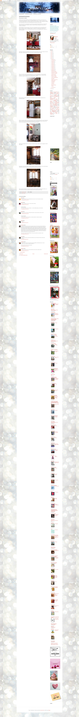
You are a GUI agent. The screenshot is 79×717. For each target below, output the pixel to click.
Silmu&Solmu (52, 519)
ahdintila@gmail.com (52, 33)
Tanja (21, 220)
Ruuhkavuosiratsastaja (54, 395)
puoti (54, 107)
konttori (55, 99)
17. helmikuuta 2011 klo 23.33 (25, 213)
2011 (51, 58)
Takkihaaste (56, 410)
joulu (50, 96)
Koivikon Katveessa (53, 334)
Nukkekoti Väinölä (53, 303)
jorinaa (55, 95)
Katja (21, 211)
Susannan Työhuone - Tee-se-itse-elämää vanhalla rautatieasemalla (55, 319)
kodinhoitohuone (52, 99)
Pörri (21, 236)
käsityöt (55, 100)
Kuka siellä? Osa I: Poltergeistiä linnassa (57, 515)
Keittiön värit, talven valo (54, 79)
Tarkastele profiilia (52, 42)
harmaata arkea (53, 362)
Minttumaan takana (53, 449)
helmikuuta (52, 70)
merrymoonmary (42, 710)
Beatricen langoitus (53, 75)
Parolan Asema (53, 356)
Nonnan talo (52, 322)
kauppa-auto (57, 96)
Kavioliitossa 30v (53, 340)
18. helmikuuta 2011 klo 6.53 (24, 222)
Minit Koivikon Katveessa (54, 415)
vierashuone (51, 113)
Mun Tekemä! (52, 479)
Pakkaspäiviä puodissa (54, 72)
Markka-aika (52, 541)
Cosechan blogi (53, 503)
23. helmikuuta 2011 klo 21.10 (25, 250)
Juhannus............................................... (57, 426)
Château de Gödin (53, 513)
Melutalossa (52, 497)
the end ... (56, 581)
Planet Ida (52, 635)
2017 (51, 52)
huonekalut (51, 95)
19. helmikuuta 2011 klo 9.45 (24, 239)
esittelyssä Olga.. (57, 611)
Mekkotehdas (52, 409)
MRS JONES (52, 461)
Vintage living (52, 473)
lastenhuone (51, 102)
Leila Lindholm (53, 421)
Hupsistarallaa (53, 328)
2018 (51, 51)
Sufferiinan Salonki (53, 467)
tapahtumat (54, 110)
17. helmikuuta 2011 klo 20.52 (25, 204)
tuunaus (51, 112)
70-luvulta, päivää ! (53, 343)
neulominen (51, 105)
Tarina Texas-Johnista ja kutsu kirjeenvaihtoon (57, 314)
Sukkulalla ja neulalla (53, 377)
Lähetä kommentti (22, 252)
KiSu (55, 563)
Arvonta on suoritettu (54, 76)
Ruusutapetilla (53, 568)
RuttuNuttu (52, 629)
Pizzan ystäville (56, 569)
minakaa (22, 248)
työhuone (56, 112)
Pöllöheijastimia (53, 80)
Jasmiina (22, 241)
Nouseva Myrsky (53, 547)
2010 (51, 88)
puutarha (58, 107)
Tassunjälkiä (52, 455)
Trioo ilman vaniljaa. (53, 624)
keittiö (55, 97)
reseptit (57, 108)
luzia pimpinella (53, 641)
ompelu (51, 106)
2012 (51, 57)
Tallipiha (51, 92)
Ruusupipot (52, 78)
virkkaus (56, 113)
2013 (51, 56)
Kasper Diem (52, 309)
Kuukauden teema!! (53, 511)
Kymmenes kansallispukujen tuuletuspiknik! (56, 379)
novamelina (52, 389)
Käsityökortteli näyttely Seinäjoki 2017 (57, 445)
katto (53, 96)
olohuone (56, 105)
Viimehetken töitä (57, 550)
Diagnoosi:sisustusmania (54, 643)
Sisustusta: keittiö (53, 74)
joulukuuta (52, 59)
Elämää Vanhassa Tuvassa (54, 644)
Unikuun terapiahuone (54, 485)
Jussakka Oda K (53, 312)
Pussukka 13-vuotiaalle (54, 73)
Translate (56, 174)
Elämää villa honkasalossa (54, 368)
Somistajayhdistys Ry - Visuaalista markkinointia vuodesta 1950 (54, 510)
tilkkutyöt (54, 111)
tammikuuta (52, 87)
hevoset (55, 94)
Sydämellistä (56, 587)
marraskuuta (53, 60)
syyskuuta (52, 62)
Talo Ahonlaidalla (53, 383)
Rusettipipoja (53, 81)
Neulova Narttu (53, 374)
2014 (51, 55)
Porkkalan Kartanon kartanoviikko (56, 336)
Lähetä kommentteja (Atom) (24, 255)
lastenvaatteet (57, 102)
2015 (51, 54)
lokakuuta (52, 61)
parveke (52, 107)
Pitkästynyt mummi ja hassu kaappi (56, 370)
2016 (51, 53)
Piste (51, 375)
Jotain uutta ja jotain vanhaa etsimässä (56, 600)
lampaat (56, 101)
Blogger (49, 710)
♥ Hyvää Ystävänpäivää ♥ (54, 77)
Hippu (51, 491)
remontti (53, 108)
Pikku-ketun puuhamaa (54, 562)
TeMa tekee (52, 626)
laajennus (51, 101)
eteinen (51, 94)
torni (57, 111)
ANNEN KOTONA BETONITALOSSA (57, 463)
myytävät (55, 104)
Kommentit (52, 47)
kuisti (57, 99)
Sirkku (22, 202)
